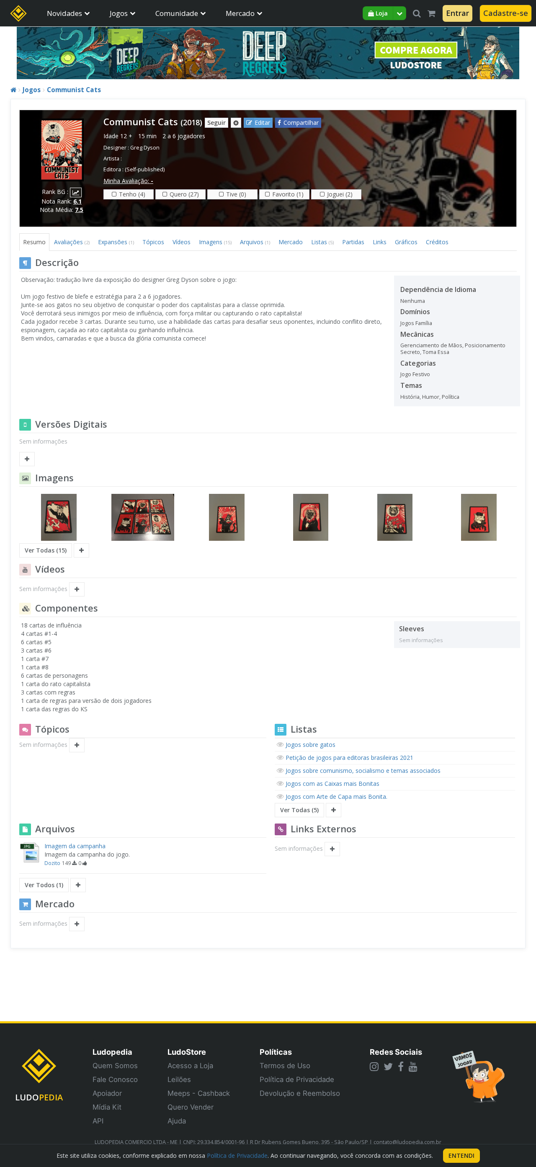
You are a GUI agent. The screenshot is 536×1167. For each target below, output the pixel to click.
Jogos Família (416, 323)
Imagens (215, 242)
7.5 (79, 210)
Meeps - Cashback (199, 1093)
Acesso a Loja (190, 1065)
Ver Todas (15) (46, 550)
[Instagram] (374, 1066)
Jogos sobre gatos (310, 745)
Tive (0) (236, 194)
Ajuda (177, 1121)
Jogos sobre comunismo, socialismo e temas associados (363, 771)
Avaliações (72, 242)
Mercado (240, 13)
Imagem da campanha (75, 846)
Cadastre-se (505, 13)
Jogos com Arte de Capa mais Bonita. (336, 796)
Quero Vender (191, 1107)
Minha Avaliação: (128, 181)
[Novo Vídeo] (77, 589)
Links (380, 242)
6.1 (77, 201)
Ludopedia (112, 1051)
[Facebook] (401, 1066)
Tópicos (153, 242)
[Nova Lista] (333, 810)
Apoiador (107, 1093)
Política (450, 396)
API (98, 1121)
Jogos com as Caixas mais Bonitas (332, 783)
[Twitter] (388, 1066)
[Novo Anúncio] (77, 924)
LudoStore (187, 1051)
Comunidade (176, 13)
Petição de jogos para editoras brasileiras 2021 (349, 758)
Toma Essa (436, 352)
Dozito (52, 863)
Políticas (276, 1051)
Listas (322, 242)
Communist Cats (74, 89)
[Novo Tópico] (77, 745)
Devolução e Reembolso (300, 1093)
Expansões (116, 242)
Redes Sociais (396, 1051)
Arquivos (255, 242)
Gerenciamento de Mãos (431, 345)
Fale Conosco (115, 1079)
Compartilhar (301, 123)
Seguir (216, 123)
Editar (262, 123)
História (410, 396)
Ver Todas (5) (299, 810)
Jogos (119, 13)
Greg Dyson (145, 147)
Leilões (179, 1079)
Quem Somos (115, 1065)
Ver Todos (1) (44, 885)
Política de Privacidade (297, 1079)
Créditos (437, 242)
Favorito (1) (288, 194)
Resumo (34, 242)
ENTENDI (461, 1155)
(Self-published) (145, 169)
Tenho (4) (132, 194)
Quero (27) (184, 194)
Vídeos (182, 242)
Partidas (353, 242)
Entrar (457, 13)
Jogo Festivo (415, 374)
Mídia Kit (107, 1107)
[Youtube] (413, 1066)
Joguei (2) (340, 194)
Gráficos (406, 242)
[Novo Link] (332, 849)
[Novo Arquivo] (78, 885)
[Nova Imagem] (81, 550)
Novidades (64, 13)
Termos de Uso (285, 1065)
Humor (430, 396)
